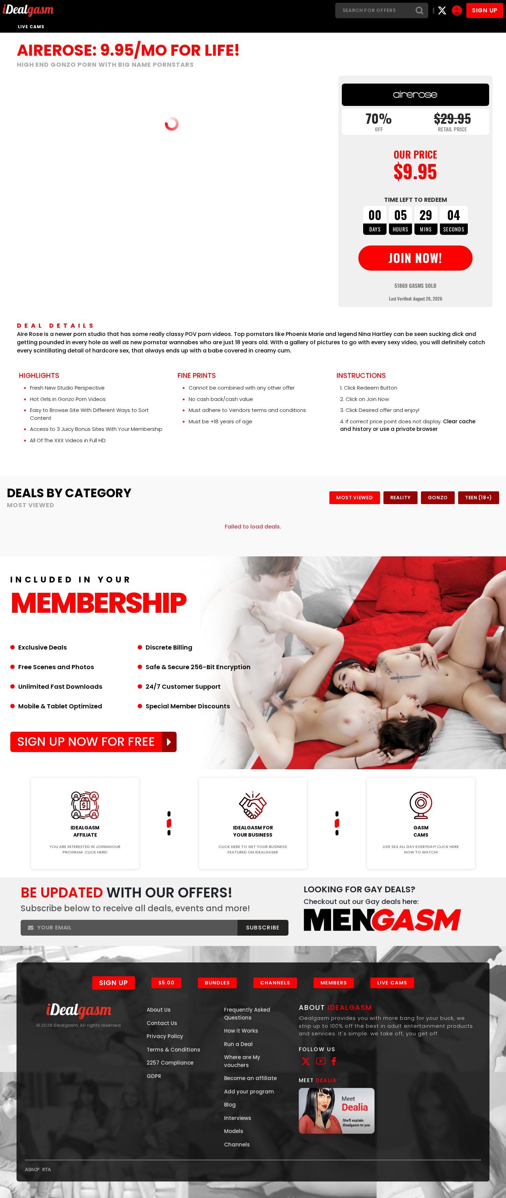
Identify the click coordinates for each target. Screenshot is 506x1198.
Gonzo (438, 497)
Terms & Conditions (173, 1049)
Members (333, 982)
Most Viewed (354, 497)
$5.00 (166, 982)
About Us (159, 1009)
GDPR (154, 1076)
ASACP (32, 1169)
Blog (230, 1104)
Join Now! (85, 773)
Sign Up (113, 983)
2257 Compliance (170, 1062)
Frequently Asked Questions (247, 1013)
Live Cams (31, 27)
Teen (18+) (478, 497)
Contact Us (162, 1023)
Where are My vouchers (242, 1061)
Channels (275, 982)
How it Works (241, 1030)
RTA (46, 1169)
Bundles (217, 982)
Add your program (249, 1091)
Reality (400, 497)
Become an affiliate (250, 1078)
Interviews (237, 1118)
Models (233, 1131)
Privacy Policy (165, 1036)
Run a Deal (238, 1044)
